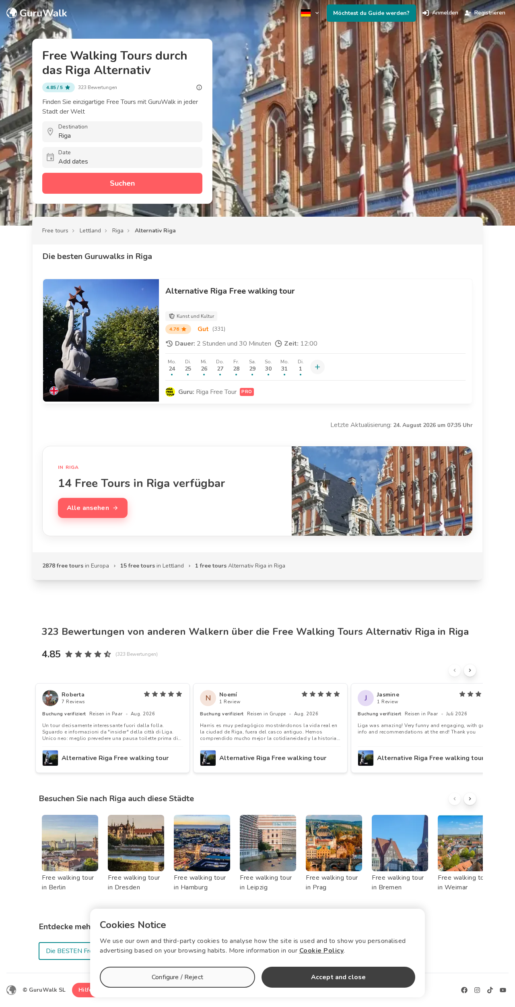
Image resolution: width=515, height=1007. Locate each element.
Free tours (55, 230)
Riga (118, 230)
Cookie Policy (321, 950)
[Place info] (199, 87)
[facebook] (464, 990)
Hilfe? (86, 990)
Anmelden (445, 13)
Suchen (122, 183)
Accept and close (338, 977)
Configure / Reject (177, 977)
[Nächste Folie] (470, 670)
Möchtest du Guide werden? (371, 13)
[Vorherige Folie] (454, 670)
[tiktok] (490, 990)
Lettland (90, 230)
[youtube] (503, 990)
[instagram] (477, 990)
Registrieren (489, 13)
